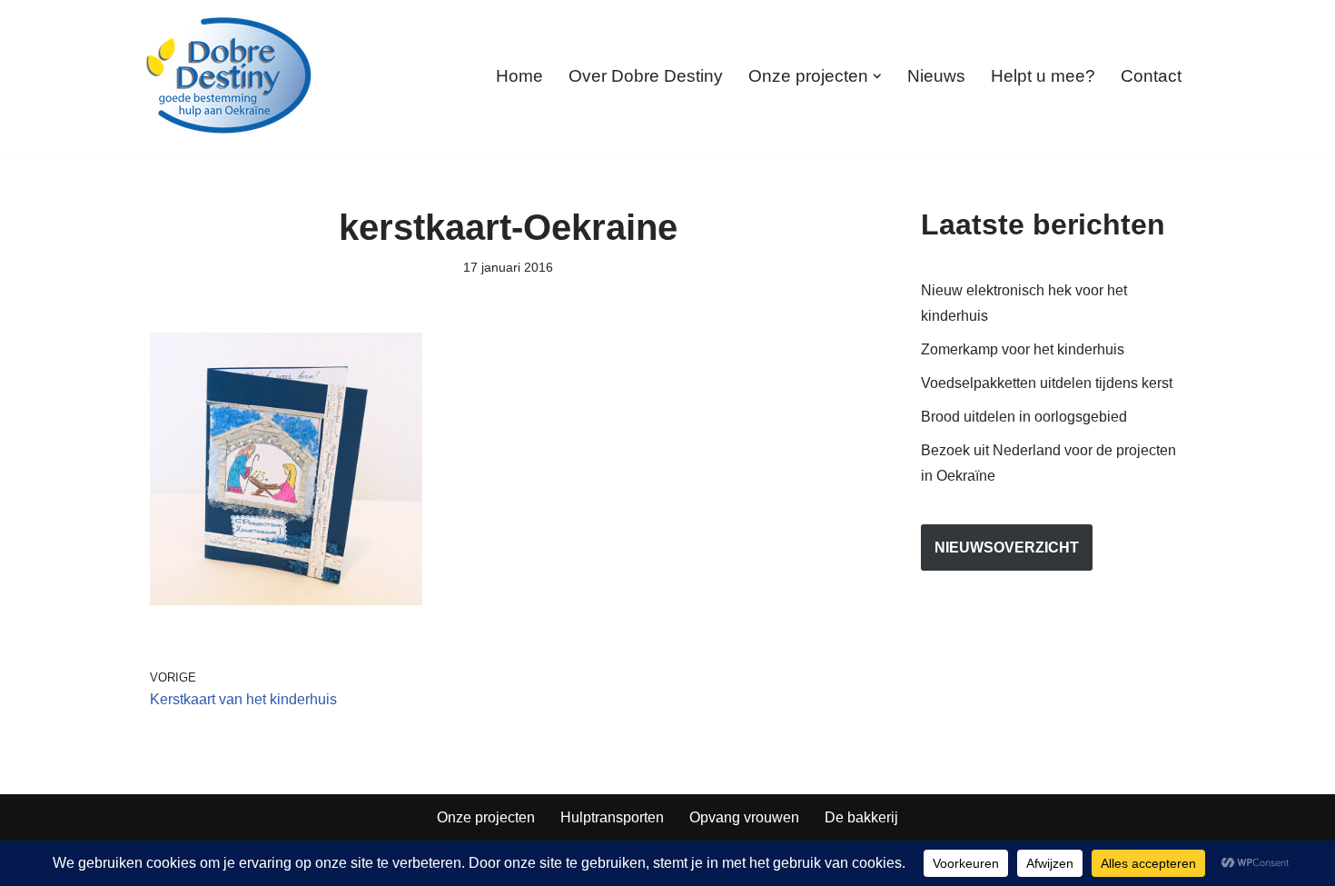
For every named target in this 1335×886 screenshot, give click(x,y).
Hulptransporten (612, 817)
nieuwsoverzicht (1006, 547)
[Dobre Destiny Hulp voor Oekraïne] (230, 76)
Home (519, 75)
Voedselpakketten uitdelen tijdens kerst (1046, 383)
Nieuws (936, 75)
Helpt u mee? (1043, 75)
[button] (877, 76)
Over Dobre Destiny (646, 75)
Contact (1151, 75)
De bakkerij (861, 817)
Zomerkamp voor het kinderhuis (1022, 349)
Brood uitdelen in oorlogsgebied (1024, 416)
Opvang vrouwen (744, 817)
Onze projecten (486, 817)
